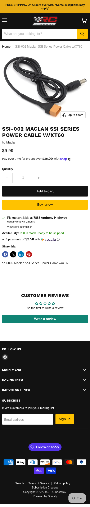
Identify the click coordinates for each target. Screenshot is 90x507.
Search (19, 483)
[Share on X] (13, 254)
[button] (45, 239)
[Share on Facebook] (5, 254)
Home (6, 46)
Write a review (45, 319)
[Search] (82, 34)
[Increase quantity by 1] (39, 178)
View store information (19, 226)
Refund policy (62, 483)
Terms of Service (38, 483)
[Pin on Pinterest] (29, 254)
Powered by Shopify (45, 496)
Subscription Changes (45, 487)
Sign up (65, 419)
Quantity (7, 169)
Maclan (11, 142)
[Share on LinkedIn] (21, 254)
